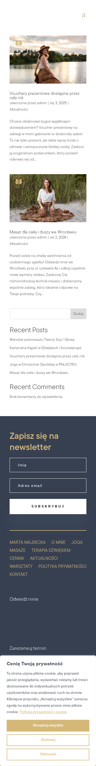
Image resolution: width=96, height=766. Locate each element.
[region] (48, 710)
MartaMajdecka (45, 614)
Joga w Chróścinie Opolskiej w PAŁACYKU (43, 365)
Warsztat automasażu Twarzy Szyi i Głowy (42, 340)
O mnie (58, 543)
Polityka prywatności (62, 567)
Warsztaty (21, 567)
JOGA (77, 543)
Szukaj (78, 314)
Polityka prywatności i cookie (43, 712)
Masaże (18, 551)
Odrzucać (48, 754)
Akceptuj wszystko (48, 726)
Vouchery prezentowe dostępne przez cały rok (47, 356)
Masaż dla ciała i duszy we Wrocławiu (43, 232)
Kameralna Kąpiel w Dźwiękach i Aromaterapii (45, 348)
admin (42, 103)
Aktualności (19, 110)
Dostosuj (48, 740)
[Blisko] (90, 660)
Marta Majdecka (28, 543)
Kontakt (19, 575)
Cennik (17, 559)
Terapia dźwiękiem (50, 551)
